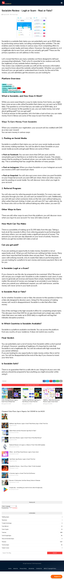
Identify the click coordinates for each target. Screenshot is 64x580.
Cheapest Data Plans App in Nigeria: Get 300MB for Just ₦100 (23, 411)
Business (32, 520)
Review (4, 381)
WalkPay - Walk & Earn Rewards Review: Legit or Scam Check (51, 401)
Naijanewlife (6, 14)
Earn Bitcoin (32, 526)
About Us (15, 568)
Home (9, 568)
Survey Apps (32, 545)
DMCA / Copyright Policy (50, 568)
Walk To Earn (32, 548)
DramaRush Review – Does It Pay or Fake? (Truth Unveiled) (25, 466)
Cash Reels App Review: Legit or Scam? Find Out (22, 459)
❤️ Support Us (56, 576)
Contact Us (39, 568)
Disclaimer (31, 568)
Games (32, 532)
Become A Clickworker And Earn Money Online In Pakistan (24, 480)
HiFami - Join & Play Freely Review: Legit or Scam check (24, 452)
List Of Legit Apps (32, 535)
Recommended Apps (32, 538)
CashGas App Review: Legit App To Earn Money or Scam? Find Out (31, 401)
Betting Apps (32, 517)
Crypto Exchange (32, 523)
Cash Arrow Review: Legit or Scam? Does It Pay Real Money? (25, 438)
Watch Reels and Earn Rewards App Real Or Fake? (22, 430)
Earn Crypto (32, 529)
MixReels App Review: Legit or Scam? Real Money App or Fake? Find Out (28, 423)
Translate (14, 508)
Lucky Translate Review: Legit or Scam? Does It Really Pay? (10, 401)
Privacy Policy (23, 568)
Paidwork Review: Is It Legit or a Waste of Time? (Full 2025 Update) (27, 445)
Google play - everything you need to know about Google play (25, 487)
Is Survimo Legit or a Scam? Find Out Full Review (22, 473)
